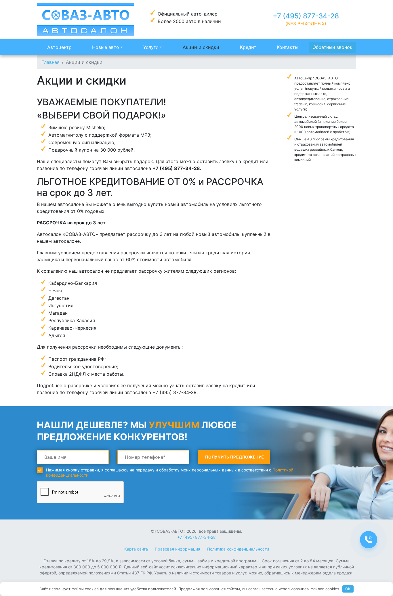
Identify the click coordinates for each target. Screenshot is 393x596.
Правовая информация (177, 549)
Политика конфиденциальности (238, 549)
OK (347, 589)
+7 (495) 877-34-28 (306, 16)
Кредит (248, 47)
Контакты (287, 47)
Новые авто (105, 47)
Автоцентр (59, 47)
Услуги (151, 47)
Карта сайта (136, 549)
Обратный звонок (332, 47)
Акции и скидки (201, 47)
